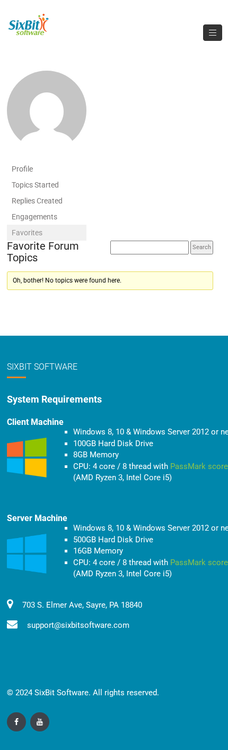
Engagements (34, 216)
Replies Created (37, 201)
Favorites (27, 232)
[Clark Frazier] (46, 115)
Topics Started (35, 185)
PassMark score (199, 466)
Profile (22, 169)
